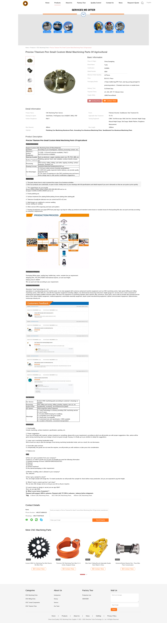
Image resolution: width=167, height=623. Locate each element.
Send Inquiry (100, 520)
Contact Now (111, 101)
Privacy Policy (111, 616)
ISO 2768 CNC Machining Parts (61, 495)
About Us (69, 3)
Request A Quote (133, 3)
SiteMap (98, 616)
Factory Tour (81, 3)
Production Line (86, 595)
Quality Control (96, 3)
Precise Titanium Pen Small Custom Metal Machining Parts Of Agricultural (70, 47)
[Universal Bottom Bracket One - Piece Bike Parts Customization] (128, 548)
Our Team (56, 606)
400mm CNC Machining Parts (83, 495)
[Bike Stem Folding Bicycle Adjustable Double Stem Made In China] (98, 548)
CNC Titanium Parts (31, 606)
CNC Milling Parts (30, 599)
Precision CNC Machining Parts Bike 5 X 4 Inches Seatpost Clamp (68, 564)
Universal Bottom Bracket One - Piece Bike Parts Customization (128, 564)
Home (47, 3)
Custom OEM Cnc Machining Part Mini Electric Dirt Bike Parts (39, 564)
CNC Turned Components (33, 602)
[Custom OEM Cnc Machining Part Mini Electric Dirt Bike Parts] (39, 548)
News (121, 3)
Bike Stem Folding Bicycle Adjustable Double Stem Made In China (98, 564)
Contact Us (110, 3)
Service (56, 602)
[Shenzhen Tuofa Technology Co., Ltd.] (25, 3)
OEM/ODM (85, 599)
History (56, 599)
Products (57, 3)
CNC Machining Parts (32, 595)
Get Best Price (95, 101)
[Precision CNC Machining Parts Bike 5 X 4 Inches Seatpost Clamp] (68, 548)
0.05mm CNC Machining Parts (39, 495)
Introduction (57, 595)
